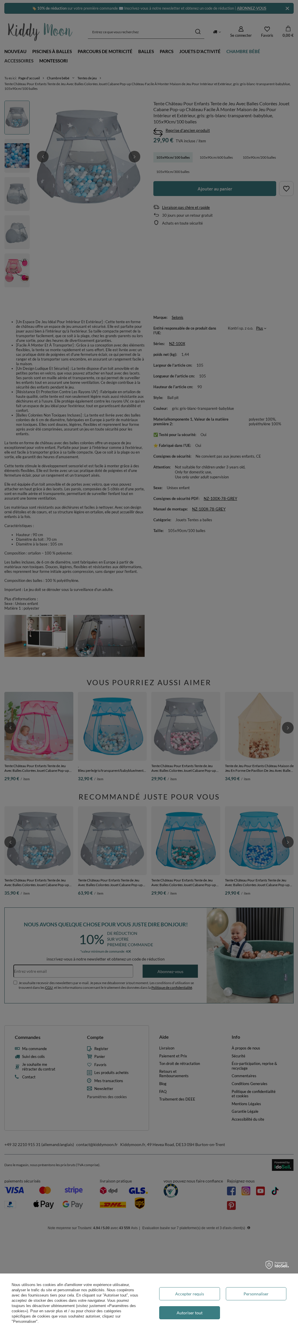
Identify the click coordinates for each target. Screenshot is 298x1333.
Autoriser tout (190, 1312)
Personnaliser (256, 1293)
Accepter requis (189, 1293)
